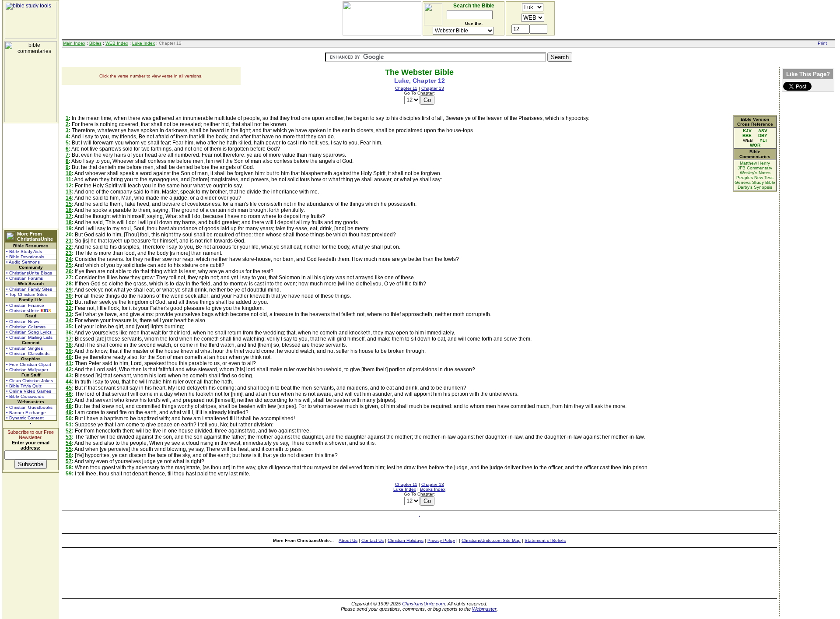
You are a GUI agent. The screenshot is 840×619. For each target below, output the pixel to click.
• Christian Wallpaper (27, 369)
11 (68, 179)
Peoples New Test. (755, 177)
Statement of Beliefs (545, 540)
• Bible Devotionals (25, 256)
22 (69, 247)
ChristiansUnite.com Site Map (491, 540)
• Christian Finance (25, 305)
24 (69, 259)
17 (69, 216)
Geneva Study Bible (755, 182)
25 (69, 265)
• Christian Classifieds (27, 353)
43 (69, 376)
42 (69, 369)
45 (69, 388)
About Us (348, 540)
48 (69, 406)
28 (69, 284)
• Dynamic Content (25, 417)
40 (69, 357)
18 (69, 222)
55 (69, 449)
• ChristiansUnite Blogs (29, 273)
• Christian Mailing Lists (29, 337)
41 (69, 363)
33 (69, 314)
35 (69, 327)
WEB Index (116, 43)
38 (69, 345)
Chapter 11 (406, 88)
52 (69, 431)
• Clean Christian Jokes (29, 380)
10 (69, 173)
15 (69, 204)
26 (69, 271)
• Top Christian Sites (26, 294)
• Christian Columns (26, 326)
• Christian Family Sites (29, 289)
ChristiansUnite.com (423, 603)
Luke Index (143, 43)
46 (69, 394)
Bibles (95, 43)
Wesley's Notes (755, 172)
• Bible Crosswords (25, 396)
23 (69, 253)
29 (69, 290)
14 (69, 198)
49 (69, 412)
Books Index (432, 489)
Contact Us (372, 540)
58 (69, 467)
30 (69, 296)
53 (69, 437)
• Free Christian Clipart (28, 364)
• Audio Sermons (23, 262)
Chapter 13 (432, 88)
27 (69, 277)
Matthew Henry (755, 163)
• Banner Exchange (26, 412)
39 (69, 351)
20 (69, 235)
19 (69, 228)
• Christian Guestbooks (29, 407)
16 (69, 210)
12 (69, 186)
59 (69, 474)
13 (69, 192)
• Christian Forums (24, 278)
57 (69, 461)
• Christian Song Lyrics (29, 332)
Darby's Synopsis (755, 187)
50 (69, 418)
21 (69, 241)
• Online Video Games (28, 391)
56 (69, 455)
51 (69, 425)
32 (69, 308)
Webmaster (484, 609)
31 (69, 302)
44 (69, 382)
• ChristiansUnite (28, 310)
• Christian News (22, 321)
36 (69, 333)
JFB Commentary (755, 167)
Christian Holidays (406, 540)
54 (69, 443)
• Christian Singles (24, 348)
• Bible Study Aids (24, 251)
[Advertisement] (30, 176)
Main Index (74, 43)
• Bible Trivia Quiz (24, 385)
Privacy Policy (441, 540)
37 (69, 339)
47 (69, 400)
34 (69, 320)
